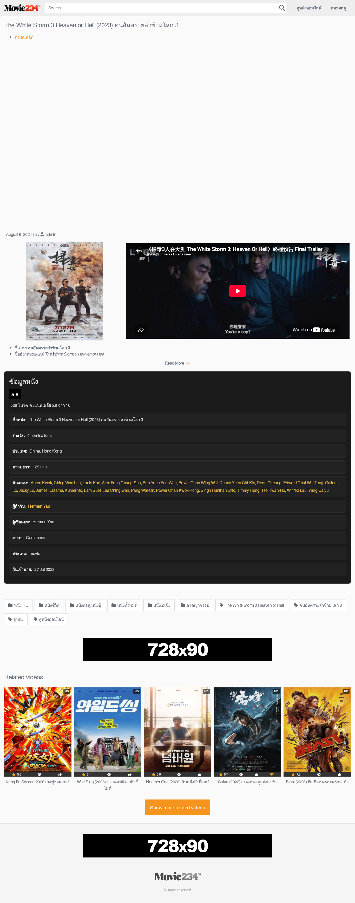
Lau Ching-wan (115, 490)
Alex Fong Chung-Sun (121, 483)
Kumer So (73, 490)
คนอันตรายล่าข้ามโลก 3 (320, 605)
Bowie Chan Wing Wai (198, 483)
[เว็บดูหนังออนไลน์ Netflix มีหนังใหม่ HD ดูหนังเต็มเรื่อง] (22, 8)
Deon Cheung (269, 483)
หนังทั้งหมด (126, 605)
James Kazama (49, 490)
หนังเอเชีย (161, 605)
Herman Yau (39, 506)
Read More (175, 363)
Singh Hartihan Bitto (218, 490)
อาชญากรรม (197, 605)
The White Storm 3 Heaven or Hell (254, 605)
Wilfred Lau (297, 490)
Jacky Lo (26, 490)
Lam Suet (92, 490)
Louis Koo (91, 483)
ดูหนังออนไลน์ (309, 8)
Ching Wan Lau (67, 483)
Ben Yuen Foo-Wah (160, 483)
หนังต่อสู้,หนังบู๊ (88, 605)
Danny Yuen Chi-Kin (237, 483)
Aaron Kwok (41, 483)
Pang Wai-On (142, 490)
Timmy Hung (248, 490)
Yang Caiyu (318, 490)
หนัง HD (21, 605)
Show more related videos (177, 807)
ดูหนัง (18, 619)
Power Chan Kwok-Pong (177, 490)
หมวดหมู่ (338, 8)
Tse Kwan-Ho (273, 490)
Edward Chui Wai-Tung (303, 483)
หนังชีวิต (52, 605)
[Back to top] (341, 886)
